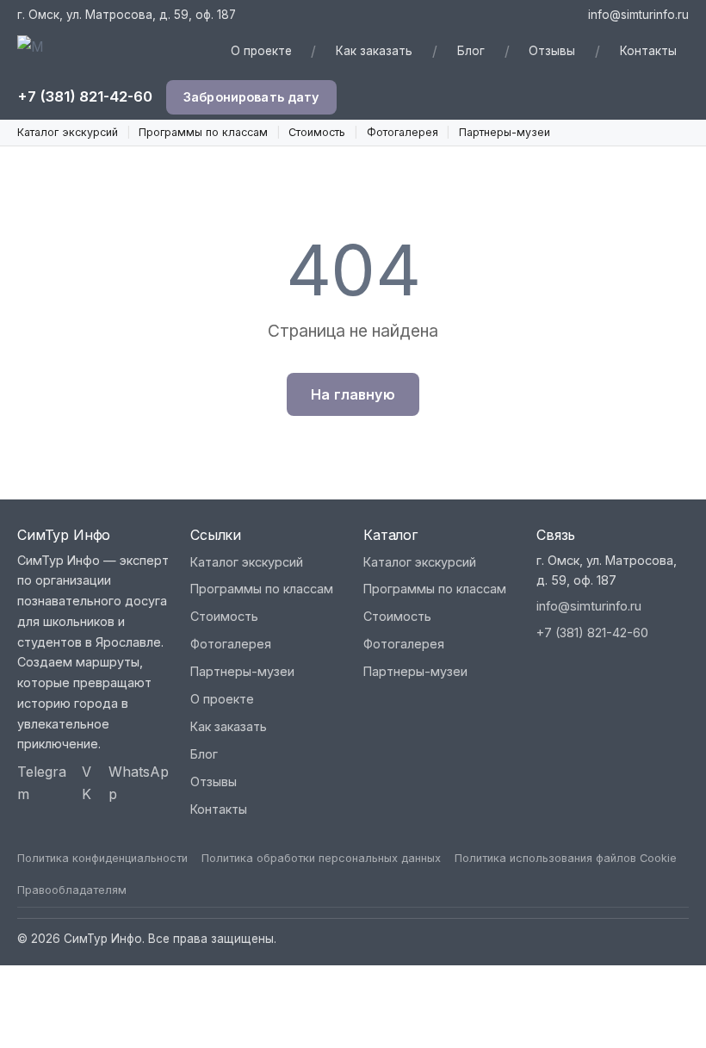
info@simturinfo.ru (638, 15)
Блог (471, 51)
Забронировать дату (251, 97)
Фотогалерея (402, 132)
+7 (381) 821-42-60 (84, 96)
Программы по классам (203, 132)
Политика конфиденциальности (102, 858)
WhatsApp (138, 783)
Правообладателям (72, 890)
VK (86, 783)
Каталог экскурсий (67, 132)
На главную (353, 394)
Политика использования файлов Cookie (566, 858)
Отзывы (552, 51)
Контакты (648, 51)
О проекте (261, 51)
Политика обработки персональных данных (321, 858)
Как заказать (374, 51)
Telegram (41, 783)
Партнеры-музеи (504, 132)
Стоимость (316, 132)
